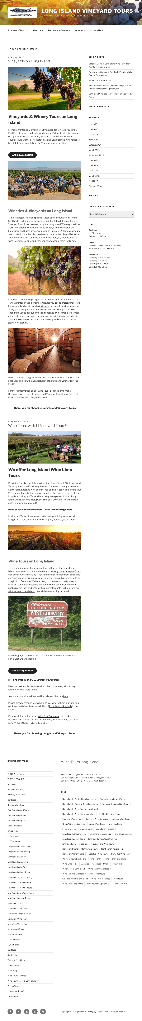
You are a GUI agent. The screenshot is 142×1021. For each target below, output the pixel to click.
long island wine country (100, 834)
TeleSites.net (102, 1011)
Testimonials (13, 996)
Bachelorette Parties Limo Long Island (79, 799)
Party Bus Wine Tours (120, 854)
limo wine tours (115, 824)
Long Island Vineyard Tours (87, 11)
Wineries (79, 30)
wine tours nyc (120, 883)
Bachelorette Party (15, 789)
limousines (13, 231)
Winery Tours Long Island (73, 869)
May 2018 (93, 170)
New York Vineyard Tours (18, 898)
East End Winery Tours (17, 820)
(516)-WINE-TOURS (73, 781)
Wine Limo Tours (69, 864)
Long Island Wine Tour (17, 857)
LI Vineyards (12, 836)
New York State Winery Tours (20, 893)
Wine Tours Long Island (72, 883)
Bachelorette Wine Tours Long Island (78, 814)
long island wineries (123, 834)
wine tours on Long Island (21, 591)
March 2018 (94, 176)
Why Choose (13, 965)
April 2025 (93, 140)
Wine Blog (12, 970)
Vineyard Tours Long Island (74, 859)
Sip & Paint (12, 955)
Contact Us (95, 30)
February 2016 (95, 186)
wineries (44, 306)
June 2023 (93, 160)
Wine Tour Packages (48, 390)
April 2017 (93, 181)
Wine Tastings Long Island (74, 874)
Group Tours (12, 831)
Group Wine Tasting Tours (73, 824)
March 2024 (94, 150)
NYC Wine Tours (14, 934)
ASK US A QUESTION (22, 155)
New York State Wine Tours (19, 888)
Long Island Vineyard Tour (18, 846)
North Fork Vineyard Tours (19, 913)
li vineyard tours (69, 829)
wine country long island (115, 859)
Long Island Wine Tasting (18, 851)
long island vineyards (105, 829)
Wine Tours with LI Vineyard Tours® (37, 425)
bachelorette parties (65, 302)
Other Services (14, 939)
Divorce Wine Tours (16, 805)
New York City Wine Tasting (19, 877)
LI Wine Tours (86, 829)
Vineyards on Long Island (29, 61)
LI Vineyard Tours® (16, 30)
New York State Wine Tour (19, 882)
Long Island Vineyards (60, 706)
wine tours (74, 231)
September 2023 (96, 155)
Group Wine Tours (97, 824)
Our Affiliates (13, 945)
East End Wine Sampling (97, 819)
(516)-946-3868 (38, 397)
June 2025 (93, 129)
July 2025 (93, 124)
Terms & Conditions (16, 960)
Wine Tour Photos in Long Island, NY (23, 981)
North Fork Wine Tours (17, 919)
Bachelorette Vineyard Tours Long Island (80, 804)
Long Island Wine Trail (17, 867)
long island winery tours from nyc (102, 839)
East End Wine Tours (16, 815)
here (34, 689)
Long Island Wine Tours (17, 862)
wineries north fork (100, 864)
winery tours (118, 864)
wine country (95, 859)
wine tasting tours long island (75, 879)
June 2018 (93, 165)
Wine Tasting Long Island (99, 869)
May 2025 (93, 134)
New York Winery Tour (17, 908)
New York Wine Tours (17, 903)
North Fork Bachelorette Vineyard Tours (80, 849)
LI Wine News (13, 841)
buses (27, 231)
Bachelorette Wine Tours (100, 80)
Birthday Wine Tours (16, 794)
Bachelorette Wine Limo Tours (115, 804)
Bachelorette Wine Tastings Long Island (80, 809)
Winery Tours (13, 986)
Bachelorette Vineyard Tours (112, 799)
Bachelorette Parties (58, 30)
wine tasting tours (97, 874)
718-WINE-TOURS (15, 779)
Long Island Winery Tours (18, 872)
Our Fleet (11, 950)
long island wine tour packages (75, 844)
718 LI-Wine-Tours (15, 774)
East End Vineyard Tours (18, 810)
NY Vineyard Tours (15, 929)
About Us (37, 30)
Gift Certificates (14, 826)
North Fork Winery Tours (18, 924)
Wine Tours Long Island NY (99, 883)
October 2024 (95, 145)
